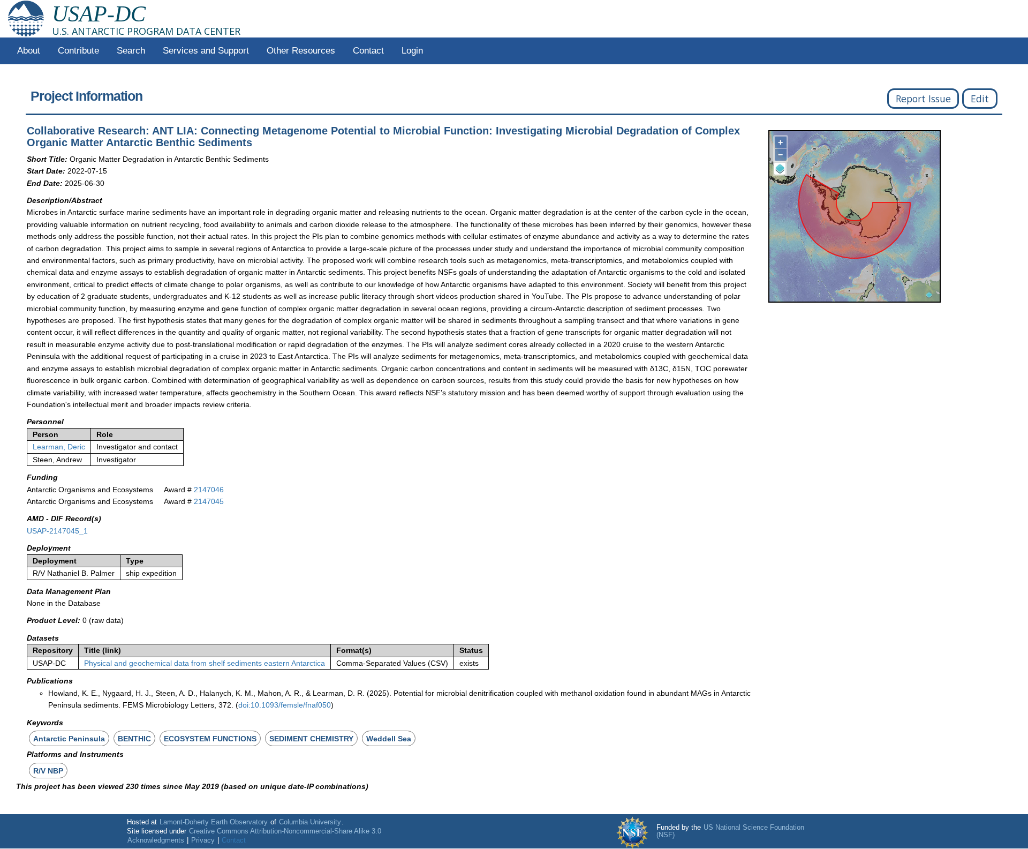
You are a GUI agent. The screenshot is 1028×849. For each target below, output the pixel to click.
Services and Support (206, 51)
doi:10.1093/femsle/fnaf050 (284, 705)
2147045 (209, 501)
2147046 (209, 489)
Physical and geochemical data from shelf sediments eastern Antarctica (204, 663)
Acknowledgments (155, 840)
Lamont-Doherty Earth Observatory (214, 822)
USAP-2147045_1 (57, 531)
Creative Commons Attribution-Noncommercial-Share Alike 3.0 (285, 831)
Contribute (78, 51)
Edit (980, 98)
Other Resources (301, 51)
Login (412, 51)
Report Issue (923, 98)
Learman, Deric (59, 446)
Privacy (203, 840)
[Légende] (780, 169)
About (28, 51)
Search (131, 51)
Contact (368, 51)
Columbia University (310, 822)
